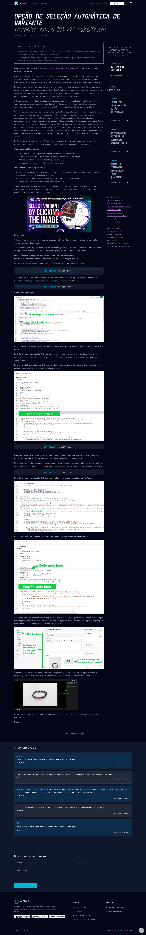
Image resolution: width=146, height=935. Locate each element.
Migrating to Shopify (113, 197)
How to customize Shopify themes (116, 222)
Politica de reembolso (81, 915)
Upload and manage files (114, 234)
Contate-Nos (78, 911)
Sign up (123, 47)
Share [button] (45, 35)
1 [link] (67, 843)
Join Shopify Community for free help (118, 246)
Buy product (50, 271)
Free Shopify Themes (113, 218)
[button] (126, 3)
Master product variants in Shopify (117, 215)
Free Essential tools (112, 206)
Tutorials (34, 3)
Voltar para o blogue (74, 734)
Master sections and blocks (114, 203)
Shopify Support (111, 240)
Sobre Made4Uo (79, 907)
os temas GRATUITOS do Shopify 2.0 (61, 68)
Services (45, 3)
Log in (111, 47)
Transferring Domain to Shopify (116, 200)
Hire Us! (116, 3)
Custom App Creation (124, 206)
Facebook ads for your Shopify (115, 237)
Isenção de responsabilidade (84, 919)
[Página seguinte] (78, 843)
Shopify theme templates (114, 209)
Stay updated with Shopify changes (117, 243)
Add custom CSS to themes (114, 212)
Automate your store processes (115, 225)
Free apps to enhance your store (116, 231)
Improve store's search (113, 228)
